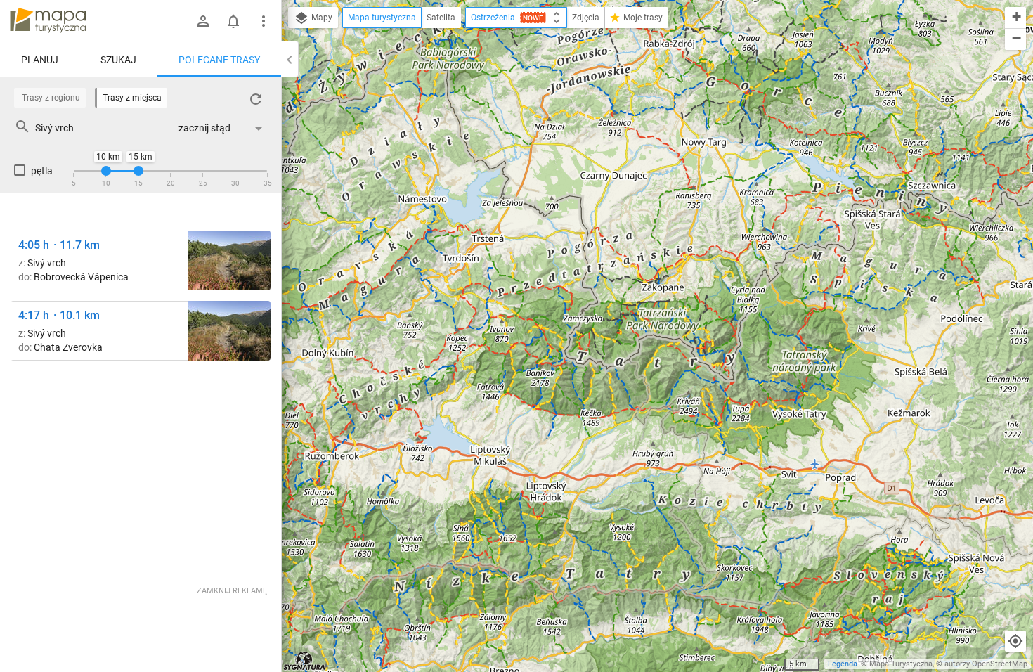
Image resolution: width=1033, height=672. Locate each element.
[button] (1015, 18)
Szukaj (118, 59)
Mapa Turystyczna (901, 663)
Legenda (842, 663)
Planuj (39, 59)
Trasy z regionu (51, 98)
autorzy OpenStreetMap (985, 663)
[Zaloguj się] (203, 21)
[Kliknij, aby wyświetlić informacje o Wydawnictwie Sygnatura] (304, 661)
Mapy (320, 17)
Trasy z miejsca (132, 98)
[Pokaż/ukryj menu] (263, 21)
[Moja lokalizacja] (1015, 641)
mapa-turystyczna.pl (48, 20)
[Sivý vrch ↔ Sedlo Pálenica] (229, 260)
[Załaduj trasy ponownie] (256, 99)
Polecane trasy (219, 59)
